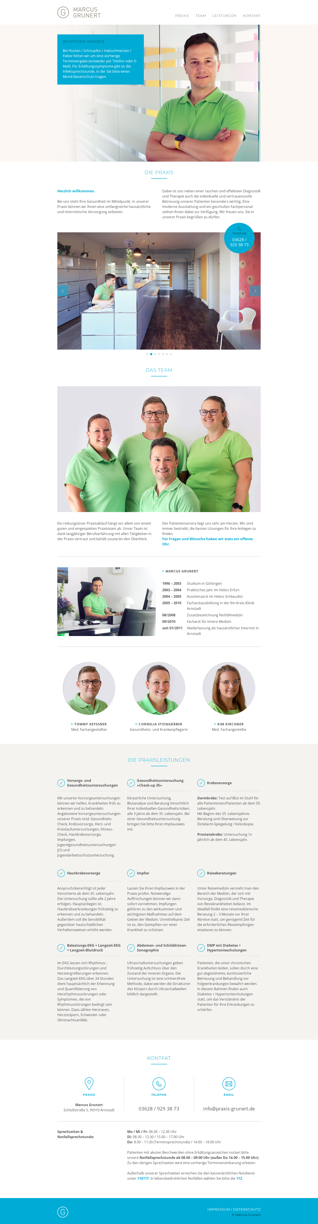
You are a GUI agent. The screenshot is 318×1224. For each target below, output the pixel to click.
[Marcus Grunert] (79, 5)
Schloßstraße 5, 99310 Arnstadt (89, 1110)
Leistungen (224, 16)
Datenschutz (247, 1209)
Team (201, 16)
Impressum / (219, 1209)
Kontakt (252, 16)
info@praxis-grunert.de (229, 1108)
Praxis (182, 16)
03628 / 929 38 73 (159, 1108)
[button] (62, 318)
